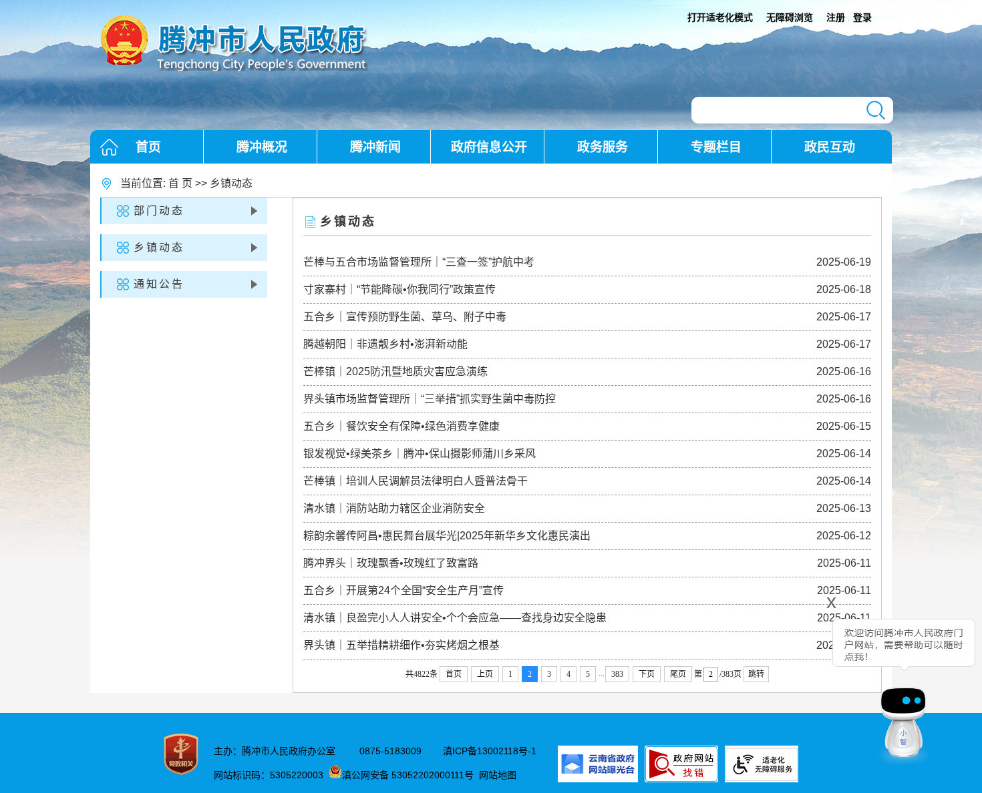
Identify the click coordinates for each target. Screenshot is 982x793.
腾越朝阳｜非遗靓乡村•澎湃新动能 (385, 344)
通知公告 (159, 284)
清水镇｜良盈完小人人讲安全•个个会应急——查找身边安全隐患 (455, 617)
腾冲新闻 (375, 147)
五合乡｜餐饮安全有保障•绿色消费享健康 (401, 426)
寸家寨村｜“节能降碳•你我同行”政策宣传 (399, 289)
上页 (485, 674)
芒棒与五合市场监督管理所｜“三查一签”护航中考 (418, 262)
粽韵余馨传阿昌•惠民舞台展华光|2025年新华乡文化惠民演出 (447, 535)
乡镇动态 (231, 183)
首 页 (180, 183)
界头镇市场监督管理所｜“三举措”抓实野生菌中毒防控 (429, 399)
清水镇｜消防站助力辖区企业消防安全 (394, 508)
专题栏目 (716, 147)
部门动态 (159, 210)
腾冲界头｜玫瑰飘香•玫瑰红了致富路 (390, 563)
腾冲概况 (261, 147)
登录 (862, 17)
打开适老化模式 (720, 17)
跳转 (756, 674)
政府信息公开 (489, 147)
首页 (148, 147)
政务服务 (602, 147)
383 (617, 674)
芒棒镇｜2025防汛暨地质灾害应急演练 (395, 371)
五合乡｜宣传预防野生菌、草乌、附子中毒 (404, 316)
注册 (835, 17)
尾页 (678, 674)
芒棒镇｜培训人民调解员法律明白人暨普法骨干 (415, 481)
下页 (647, 674)
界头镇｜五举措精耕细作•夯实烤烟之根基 (401, 645)
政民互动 (829, 147)
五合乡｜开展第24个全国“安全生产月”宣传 (403, 590)
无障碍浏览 (789, 17)
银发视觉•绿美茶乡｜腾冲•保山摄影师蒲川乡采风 (419, 453)
